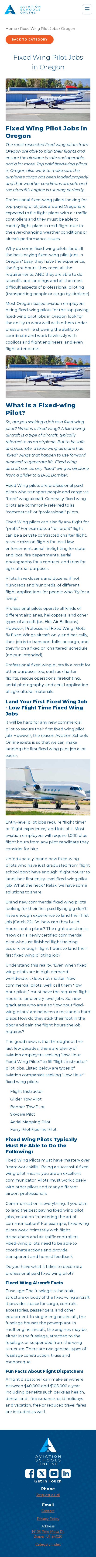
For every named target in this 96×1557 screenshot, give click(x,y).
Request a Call (48, 1495)
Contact (48, 1511)
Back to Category (30, 39)
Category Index (48, 1544)
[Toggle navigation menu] (87, 9)
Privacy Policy (48, 1519)
